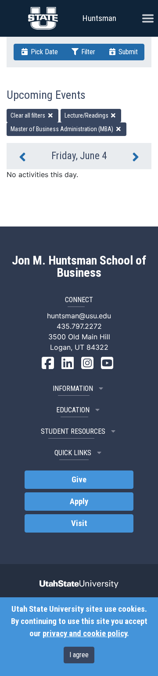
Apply (79, 501)
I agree (79, 655)
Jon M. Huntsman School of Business (79, 266)
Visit (79, 523)
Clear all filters (29, 115)
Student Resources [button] (73, 431)
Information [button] (73, 388)
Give (79, 479)
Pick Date (43, 52)
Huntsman (99, 18)
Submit (127, 52)
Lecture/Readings (87, 115)
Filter (87, 52)
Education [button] (73, 410)
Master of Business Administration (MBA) (63, 128)
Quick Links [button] (72, 452)
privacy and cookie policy (85, 633)
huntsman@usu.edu (79, 315)
